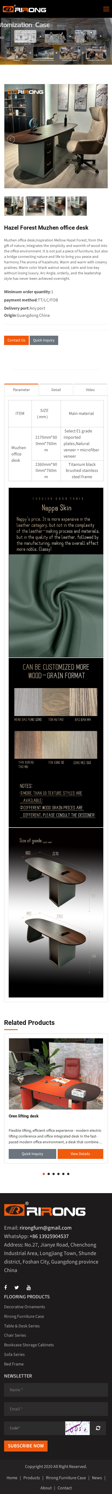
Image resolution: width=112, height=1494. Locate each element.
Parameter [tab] (21, 390)
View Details (80, 1154)
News (97, 1478)
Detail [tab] (56, 390)
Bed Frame (14, 1364)
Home (12, 1478)
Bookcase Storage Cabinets (29, 1345)
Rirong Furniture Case (24, 1316)
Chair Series (15, 1335)
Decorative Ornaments (24, 1307)
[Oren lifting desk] (56, 1074)
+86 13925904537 (49, 1236)
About (46, 1488)
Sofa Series (14, 1355)
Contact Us (16, 340)
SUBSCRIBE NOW (26, 1445)
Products (31, 1478)
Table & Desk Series (22, 1326)
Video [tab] (90, 390)
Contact (65, 1488)
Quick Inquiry (44, 340)
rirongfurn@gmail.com (46, 1228)
